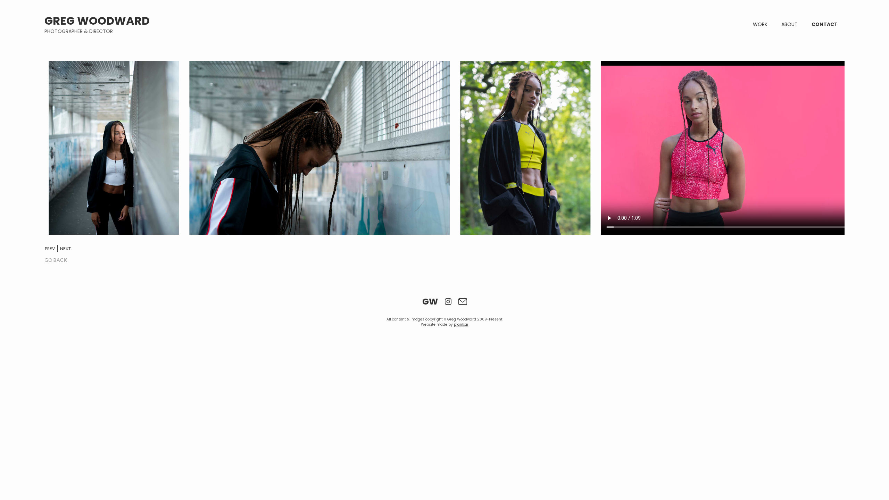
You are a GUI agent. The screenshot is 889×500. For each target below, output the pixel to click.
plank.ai (461, 324)
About (789, 24)
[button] (53, 248)
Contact (825, 24)
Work (760, 24)
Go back (55, 260)
